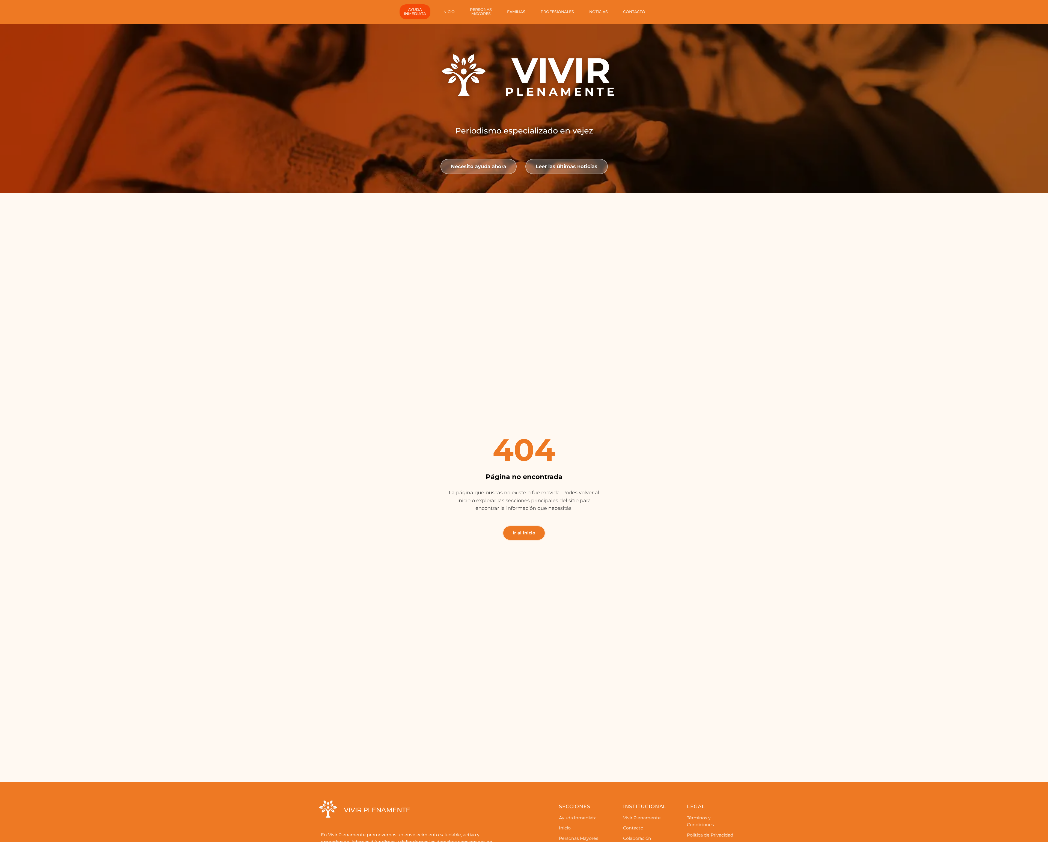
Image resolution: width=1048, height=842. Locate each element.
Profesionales (557, 11)
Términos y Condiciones (700, 821)
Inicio (448, 11)
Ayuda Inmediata (578, 817)
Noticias (598, 11)
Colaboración (637, 838)
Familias (516, 11)
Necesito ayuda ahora (478, 166)
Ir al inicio (524, 532)
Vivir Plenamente (642, 817)
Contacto (634, 11)
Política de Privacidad (710, 835)
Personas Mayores (578, 838)
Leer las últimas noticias (566, 166)
